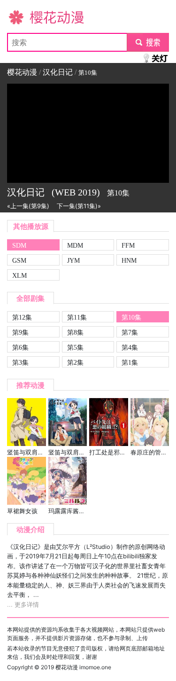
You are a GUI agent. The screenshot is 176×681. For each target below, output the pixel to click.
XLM (19, 275)
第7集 (130, 332)
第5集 (75, 347)
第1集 (130, 362)
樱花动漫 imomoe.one (83, 667)
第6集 (20, 347)
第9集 (20, 332)
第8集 (75, 332)
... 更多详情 (23, 604)
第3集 (20, 362)
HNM (129, 260)
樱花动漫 (22, 17)
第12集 (22, 317)
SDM (19, 245)
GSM (19, 260)
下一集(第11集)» (79, 206)
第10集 (131, 317)
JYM (73, 260)
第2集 (75, 362)
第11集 (77, 317)
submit (148, 42)
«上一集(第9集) (28, 206)
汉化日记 (58, 72)
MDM (75, 245)
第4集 (130, 347)
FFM (128, 245)
